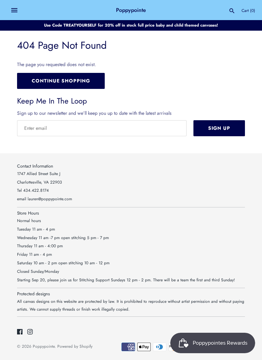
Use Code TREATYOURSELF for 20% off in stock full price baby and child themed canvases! (131, 25)
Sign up (219, 128)
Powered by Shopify (74, 346)
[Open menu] (14, 10)
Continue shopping (61, 80)
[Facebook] (20, 332)
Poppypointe (44, 346)
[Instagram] (30, 332)
